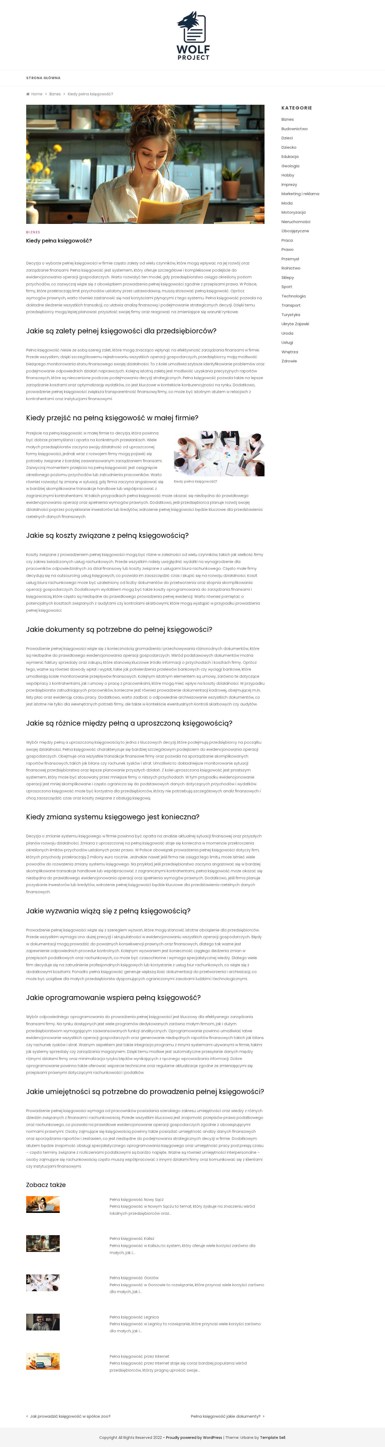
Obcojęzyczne (295, 231)
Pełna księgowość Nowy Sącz (137, 1199)
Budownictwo (295, 128)
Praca (287, 240)
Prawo (288, 249)
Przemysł (290, 259)
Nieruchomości (296, 221)
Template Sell (272, 1437)
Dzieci (287, 138)
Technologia (294, 296)
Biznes (33, 232)
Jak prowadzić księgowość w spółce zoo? (70, 1416)
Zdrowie (289, 361)
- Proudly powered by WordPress (193, 1437)
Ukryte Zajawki (295, 324)
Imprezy (289, 184)
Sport (287, 286)
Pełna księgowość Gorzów (134, 1277)
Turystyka (291, 314)
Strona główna (43, 77)
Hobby (288, 175)
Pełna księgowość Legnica (134, 1317)
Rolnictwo (291, 268)
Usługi (287, 342)
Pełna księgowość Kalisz (132, 1238)
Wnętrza (290, 352)
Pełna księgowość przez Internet (139, 1356)
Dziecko (289, 147)
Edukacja (290, 156)
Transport (291, 305)
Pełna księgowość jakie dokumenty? (226, 1416)
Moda (287, 203)
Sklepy (288, 277)
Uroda (287, 333)
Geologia (290, 166)
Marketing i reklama (300, 193)
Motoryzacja (294, 212)
